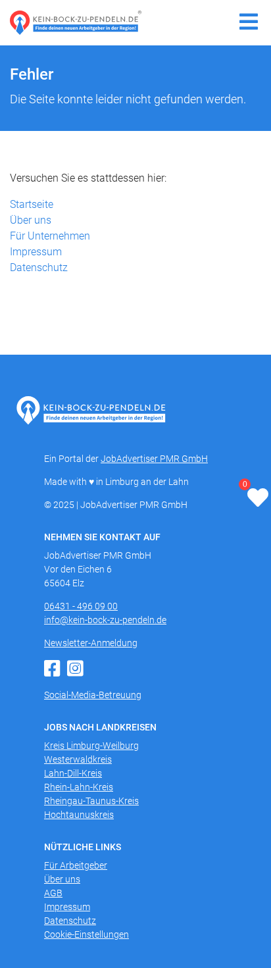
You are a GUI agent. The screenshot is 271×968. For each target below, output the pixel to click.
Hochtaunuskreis (79, 814)
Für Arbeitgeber (75, 865)
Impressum (36, 251)
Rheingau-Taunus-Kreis (91, 801)
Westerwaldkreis (78, 759)
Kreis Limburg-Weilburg (91, 745)
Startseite (31, 204)
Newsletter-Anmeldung (90, 643)
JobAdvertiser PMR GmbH (154, 458)
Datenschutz (39, 267)
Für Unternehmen (50, 236)
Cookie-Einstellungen (86, 934)
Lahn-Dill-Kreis (73, 773)
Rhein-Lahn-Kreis (78, 787)
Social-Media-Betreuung (92, 695)
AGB (53, 893)
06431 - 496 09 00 (81, 606)
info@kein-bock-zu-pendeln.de (105, 620)
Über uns (30, 220)
